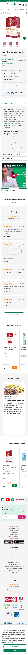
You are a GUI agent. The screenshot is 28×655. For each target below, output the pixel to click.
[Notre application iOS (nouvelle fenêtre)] (9, 542)
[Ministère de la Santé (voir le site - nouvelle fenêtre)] (21, 599)
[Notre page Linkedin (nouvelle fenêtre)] (2, 499)
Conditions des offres (14, 570)
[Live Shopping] (12, 500)
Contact (14, 556)
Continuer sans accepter (7, 628)
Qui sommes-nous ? (14, 528)
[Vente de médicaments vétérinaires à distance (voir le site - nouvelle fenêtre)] (15, 606)
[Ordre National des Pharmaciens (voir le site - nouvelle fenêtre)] (21, 607)
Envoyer (22, 517)
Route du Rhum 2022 (14, 536)
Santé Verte (7, 59)
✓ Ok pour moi (15, 650)
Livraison (14, 550)
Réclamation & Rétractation (14, 554)
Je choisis (15, 646)
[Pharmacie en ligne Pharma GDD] (11, 4)
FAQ (14, 552)
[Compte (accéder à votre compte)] (23, 4)
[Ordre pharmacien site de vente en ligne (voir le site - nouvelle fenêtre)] (7, 606)
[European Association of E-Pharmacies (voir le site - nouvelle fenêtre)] (8, 623)
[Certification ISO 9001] (11, 599)
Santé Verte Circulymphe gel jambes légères (9, 348)
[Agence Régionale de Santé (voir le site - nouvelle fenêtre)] (9, 614)
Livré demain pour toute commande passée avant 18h (14, 86)
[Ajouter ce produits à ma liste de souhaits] (26, 13)
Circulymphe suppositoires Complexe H (9, 467)
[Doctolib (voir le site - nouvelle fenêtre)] (19, 623)
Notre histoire (14, 530)
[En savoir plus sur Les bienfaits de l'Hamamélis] (14, 389)
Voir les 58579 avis (14, 586)
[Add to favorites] (15, 332)
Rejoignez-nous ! (14, 538)
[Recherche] (20, 4)
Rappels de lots (14, 558)
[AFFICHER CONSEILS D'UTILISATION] (25, 154)
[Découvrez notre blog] (21, 500)
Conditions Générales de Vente (14, 568)
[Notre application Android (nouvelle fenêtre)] (19, 542)
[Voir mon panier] (26, 4)
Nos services (14, 532)
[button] (2, 5)
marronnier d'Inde (9, 123)
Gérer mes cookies (14, 572)
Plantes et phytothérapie (10, 396)
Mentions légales (14, 564)
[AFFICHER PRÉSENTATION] (25, 104)
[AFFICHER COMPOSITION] (25, 158)
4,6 (14, 211)
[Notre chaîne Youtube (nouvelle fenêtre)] (8, 500)
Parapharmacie (14, 534)
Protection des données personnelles (14, 566)
